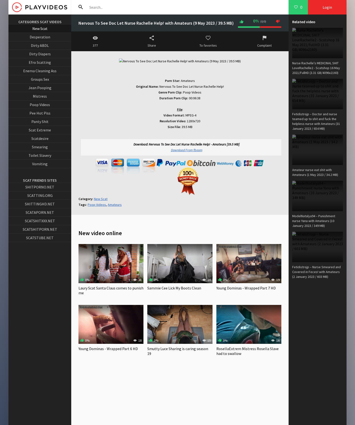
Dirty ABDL (40, 45)
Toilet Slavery (39, 155)
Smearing (40, 146)
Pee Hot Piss (39, 113)
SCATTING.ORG (40, 195)
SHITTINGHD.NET (40, 204)
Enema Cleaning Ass (40, 70)
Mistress (40, 96)
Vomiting (40, 163)
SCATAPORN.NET (40, 212)
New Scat (40, 28)
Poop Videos (40, 104)
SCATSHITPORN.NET (40, 229)
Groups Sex (40, 79)
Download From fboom (186, 150)
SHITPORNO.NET (39, 187)
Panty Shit (40, 121)
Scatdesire (40, 138)
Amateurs (115, 204)
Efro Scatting (40, 62)
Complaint (264, 45)
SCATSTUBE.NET (40, 237)
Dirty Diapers (40, 53)
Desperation (40, 37)
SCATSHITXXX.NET (40, 220)
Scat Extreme (40, 130)
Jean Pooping (39, 87)
